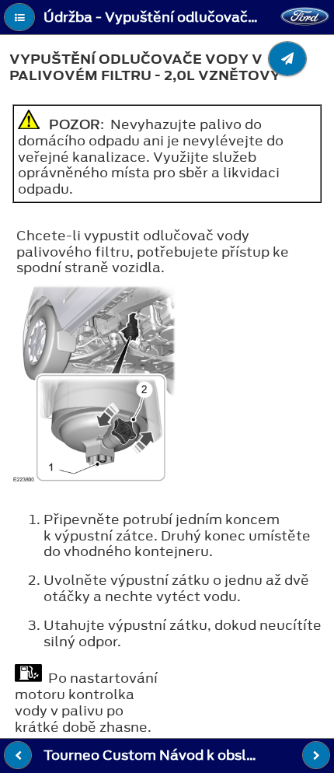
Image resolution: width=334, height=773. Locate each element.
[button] (19, 17)
